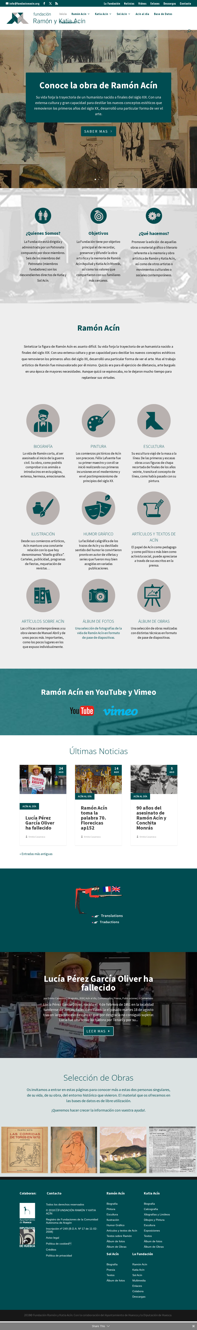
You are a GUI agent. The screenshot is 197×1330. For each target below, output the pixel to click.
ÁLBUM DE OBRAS (154, 621)
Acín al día (142, 14)
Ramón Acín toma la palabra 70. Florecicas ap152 (94, 818)
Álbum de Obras (116, 1246)
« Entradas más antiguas (36, 854)
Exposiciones (152, 1230)
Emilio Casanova (37, 836)
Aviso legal (52, 1237)
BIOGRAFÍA (43, 446)
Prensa (117, 998)
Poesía (111, 1269)
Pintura (111, 1209)
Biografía (112, 1203)
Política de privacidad (59, 1255)
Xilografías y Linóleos (157, 1214)
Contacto (185, 3)
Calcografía (151, 1209)
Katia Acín (101, 14)
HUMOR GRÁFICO (98, 534)
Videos (142, 3)
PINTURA (98, 446)
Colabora (138, 1291)
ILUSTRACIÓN (43, 534)
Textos (148, 1235)
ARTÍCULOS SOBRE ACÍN (43, 621)
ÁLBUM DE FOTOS (98, 621)
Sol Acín (122, 14)
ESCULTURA (154, 446)
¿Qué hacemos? (154, 233)
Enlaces (155, 3)
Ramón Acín (79, 14)
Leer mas (96, 1031)
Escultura (112, 1214)
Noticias (129, 3)
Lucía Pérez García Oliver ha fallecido (39, 823)
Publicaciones (129, 998)
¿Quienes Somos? (43, 233)
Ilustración (113, 1219)
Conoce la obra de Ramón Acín (98, 85)
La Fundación (112, 3)
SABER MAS (96, 131)
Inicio (63, 14)
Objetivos (98, 233)
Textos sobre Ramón (119, 1235)
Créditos (51, 1249)
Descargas (170, 3)
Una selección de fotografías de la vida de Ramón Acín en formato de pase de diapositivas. (98, 633)
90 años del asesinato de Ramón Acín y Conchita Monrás (151, 818)
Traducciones (67, 22)
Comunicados (105, 998)
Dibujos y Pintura (154, 1219)
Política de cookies (58, 1243)
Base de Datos (163, 14)
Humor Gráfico (115, 1225)
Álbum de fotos (116, 1241)
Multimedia (139, 1280)
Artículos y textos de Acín (122, 1230)
